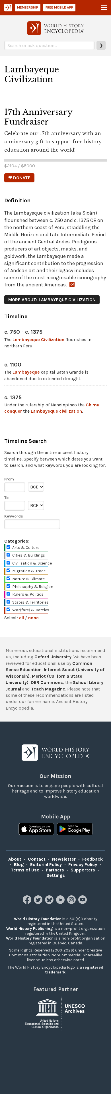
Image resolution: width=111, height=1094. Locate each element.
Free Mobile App (59, 7)
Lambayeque (26, 372)
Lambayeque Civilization (38, 339)
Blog (19, 864)
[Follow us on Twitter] (39, 902)
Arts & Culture (25, 547)
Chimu (92, 405)
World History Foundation (37, 918)
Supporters (83, 870)
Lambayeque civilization (56, 411)
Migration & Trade (29, 571)
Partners (55, 870)
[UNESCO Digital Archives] (55, 1013)
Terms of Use (25, 870)
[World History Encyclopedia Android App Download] (74, 829)
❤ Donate (19, 177)
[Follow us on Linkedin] (61, 902)
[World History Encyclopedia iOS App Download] (36, 829)
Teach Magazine (48, 689)
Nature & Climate (28, 578)
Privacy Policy (82, 864)
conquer (13, 411)
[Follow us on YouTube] (83, 902)
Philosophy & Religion (32, 586)
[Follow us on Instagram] (72, 902)
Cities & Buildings (28, 555)
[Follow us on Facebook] (28, 902)
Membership (27, 7)
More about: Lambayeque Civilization (52, 299)
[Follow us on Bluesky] (50, 902)
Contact (37, 859)
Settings (55, 875)
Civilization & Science (32, 563)
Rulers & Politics (28, 594)
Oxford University (52, 656)
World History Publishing (29, 928)
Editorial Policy (46, 864)
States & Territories (30, 602)
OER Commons (47, 682)
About (14, 859)
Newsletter (64, 859)
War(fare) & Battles (30, 610)
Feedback (92, 859)
